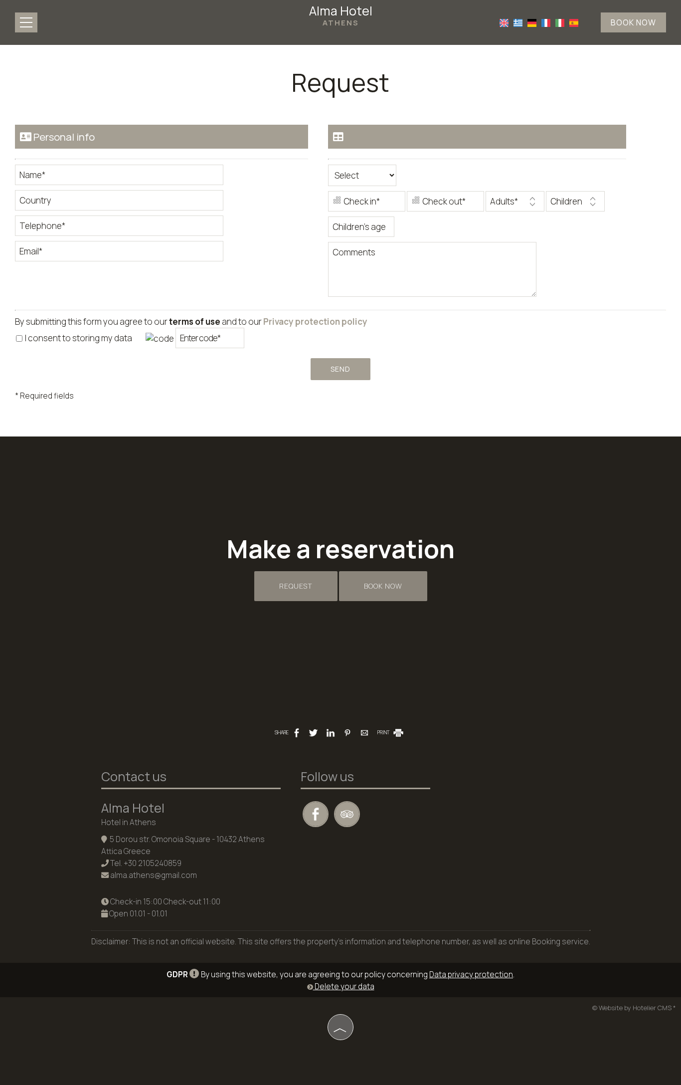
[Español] (574, 22)
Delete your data (343, 986)
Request (296, 586)
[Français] (546, 22)
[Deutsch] (532, 22)
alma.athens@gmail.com (153, 875)
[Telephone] (119, 228)
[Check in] (366, 204)
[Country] (119, 203)
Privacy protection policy (315, 321)
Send (340, 369)
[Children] (575, 204)
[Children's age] (361, 229)
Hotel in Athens (128, 822)
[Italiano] (560, 22)
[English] (504, 22)
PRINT (383, 732)
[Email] (119, 253)
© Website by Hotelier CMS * (634, 1007)
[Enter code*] (209, 340)
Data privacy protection (471, 974)
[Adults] (515, 204)
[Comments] (432, 273)
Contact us (134, 776)
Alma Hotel (340, 15)
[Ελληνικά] (518, 22)
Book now (633, 22)
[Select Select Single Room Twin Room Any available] (362, 178)
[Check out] (445, 204)
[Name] (119, 177)
